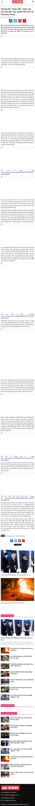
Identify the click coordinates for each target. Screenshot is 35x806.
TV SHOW (15, 5)
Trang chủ (3, 5)
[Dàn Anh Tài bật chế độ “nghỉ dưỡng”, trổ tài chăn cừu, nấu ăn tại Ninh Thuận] (5, 674)
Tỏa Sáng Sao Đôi (9, 536)
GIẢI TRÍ (9, 5)
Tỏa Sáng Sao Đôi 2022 (20, 536)
